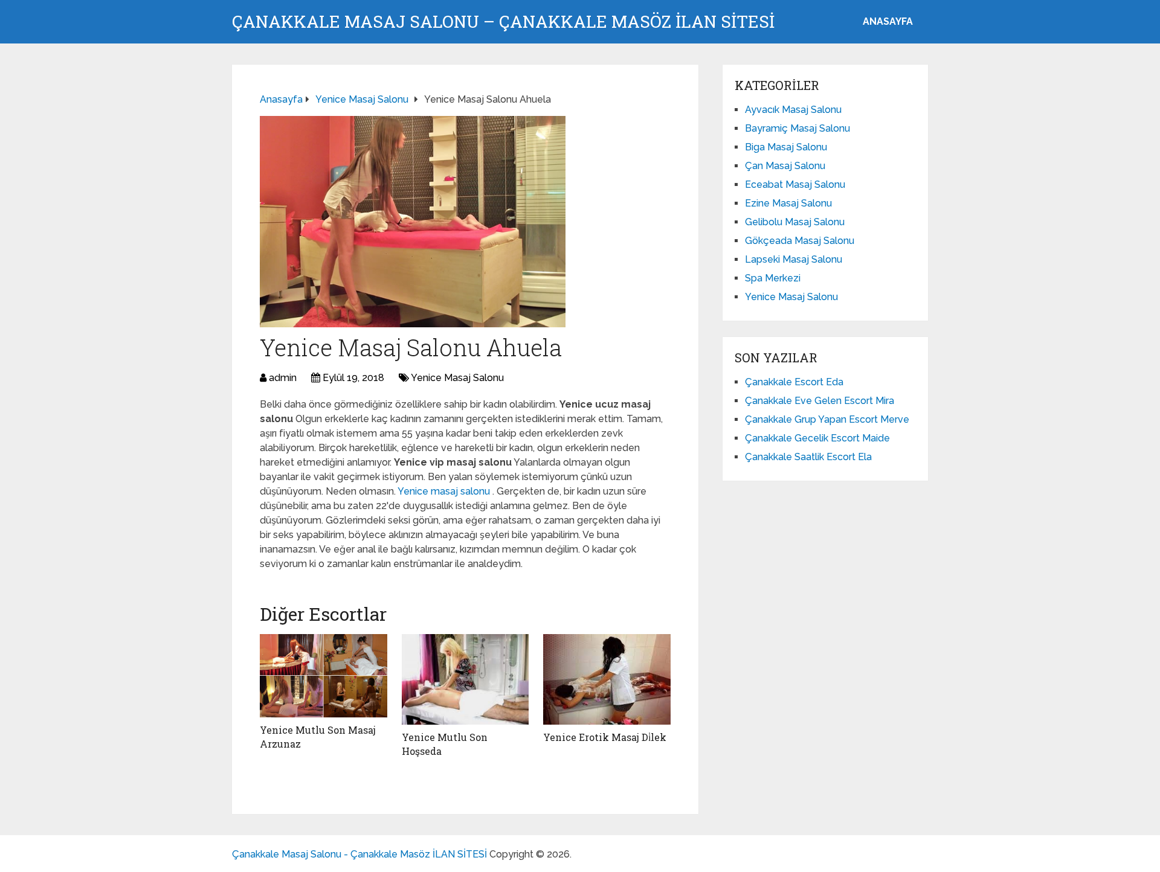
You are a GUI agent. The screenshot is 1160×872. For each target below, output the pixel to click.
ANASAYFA (888, 21)
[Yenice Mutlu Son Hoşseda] (465, 679)
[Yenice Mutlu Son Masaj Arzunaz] (323, 675)
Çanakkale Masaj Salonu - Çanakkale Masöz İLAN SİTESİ (359, 854)
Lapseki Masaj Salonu (793, 259)
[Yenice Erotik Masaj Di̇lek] (607, 679)
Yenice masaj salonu (445, 491)
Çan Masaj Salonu (785, 166)
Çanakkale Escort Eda (794, 382)
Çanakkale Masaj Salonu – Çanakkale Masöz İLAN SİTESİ (503, 21)
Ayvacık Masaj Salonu (793, 109)
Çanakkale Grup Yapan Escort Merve (827, 419)
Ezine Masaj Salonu (788, 203)
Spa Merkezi (773, 278)
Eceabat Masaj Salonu (795, 184)
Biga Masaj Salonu (786, 147)
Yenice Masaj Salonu (457, 377)
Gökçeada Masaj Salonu (799, 240)
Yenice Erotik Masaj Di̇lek (604, 737)
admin (283, 377)
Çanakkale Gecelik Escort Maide (817, 438)
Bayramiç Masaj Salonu (797, 128)
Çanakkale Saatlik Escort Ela (808, 457)
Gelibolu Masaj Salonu (795, 222)
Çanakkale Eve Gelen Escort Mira (819, 400)
